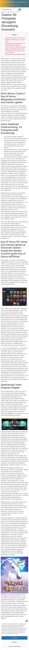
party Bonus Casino (14, 315)
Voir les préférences (14, 646)
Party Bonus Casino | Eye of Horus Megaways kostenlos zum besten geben (15, 39)
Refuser (14, 642)
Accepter (14, 638)
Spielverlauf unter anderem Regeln (15, 54)
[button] (26, 621)
